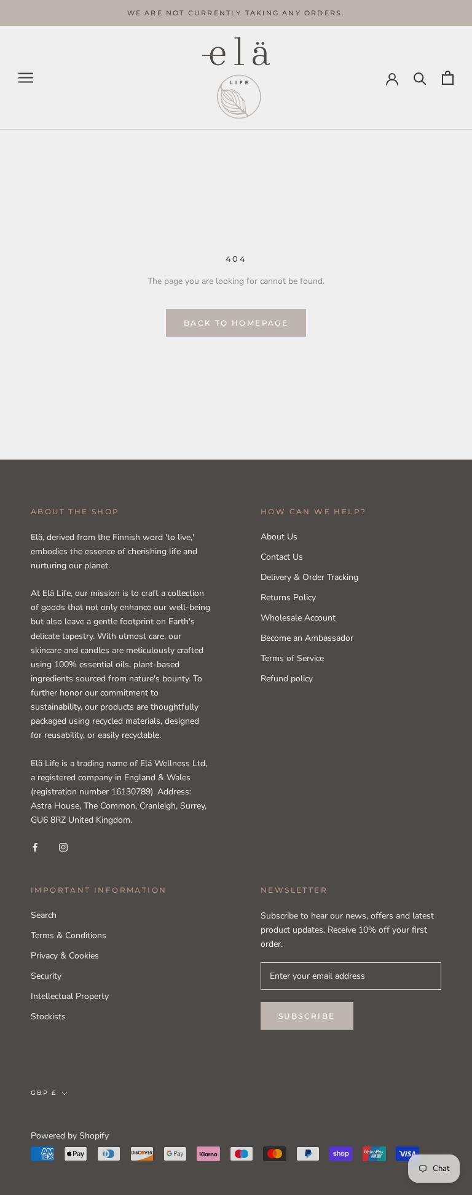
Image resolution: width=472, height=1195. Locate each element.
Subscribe (307, 1016)
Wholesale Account (298, 618)
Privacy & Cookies (65, 956)
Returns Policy (288, 597)
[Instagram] (63, 846)
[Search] (420, 77)
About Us (279, 537)
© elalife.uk (63, 1119)
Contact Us (282, 557)
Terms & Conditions (68, 935)
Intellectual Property (70, 996)
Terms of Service (292, 658)
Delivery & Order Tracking (309, 577)
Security (46, 976)
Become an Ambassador (307, 638)
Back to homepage (236, 322)
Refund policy (287, 678)
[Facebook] (35, 846)
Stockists (48, 1016)
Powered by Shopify (70, 1136)
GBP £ (44, 1093)
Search (44, 915)
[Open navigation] (25, 77)
